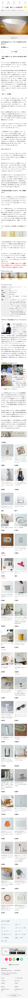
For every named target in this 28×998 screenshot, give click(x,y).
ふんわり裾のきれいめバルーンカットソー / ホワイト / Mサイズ (21, 596)
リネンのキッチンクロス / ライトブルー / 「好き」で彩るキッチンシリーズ (21, 549)
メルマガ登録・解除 (18, 978)
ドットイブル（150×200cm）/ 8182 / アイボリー (21, 667)
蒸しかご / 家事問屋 (19, 527)
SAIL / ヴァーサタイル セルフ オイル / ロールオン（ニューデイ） (21, 810)
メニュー (25, 3)
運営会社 (3, 986)
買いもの (8, 3)
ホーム (3, 3)
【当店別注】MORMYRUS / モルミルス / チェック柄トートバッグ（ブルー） (21, 883)
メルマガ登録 (14, 51)
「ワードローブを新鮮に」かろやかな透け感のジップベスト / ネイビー (21, 484)
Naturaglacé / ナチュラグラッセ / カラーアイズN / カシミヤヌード (7, 857)
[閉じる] (17, 995)
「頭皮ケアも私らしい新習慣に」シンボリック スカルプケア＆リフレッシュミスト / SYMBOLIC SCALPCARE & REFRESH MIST (21, 620)
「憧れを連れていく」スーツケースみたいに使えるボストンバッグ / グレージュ (7, 619)
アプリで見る (13, 995)
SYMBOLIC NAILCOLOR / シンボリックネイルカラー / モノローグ (7, 459)
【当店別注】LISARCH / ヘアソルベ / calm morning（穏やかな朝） (21, 784)
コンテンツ (14, 3)
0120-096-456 (17, 970)
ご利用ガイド (3, 980)
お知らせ (3, 978)
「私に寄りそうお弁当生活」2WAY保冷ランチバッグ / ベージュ (7, 596)
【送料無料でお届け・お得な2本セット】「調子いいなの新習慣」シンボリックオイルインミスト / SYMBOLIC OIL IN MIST (7, 785)
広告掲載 (3, 983)
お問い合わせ (17, 980)
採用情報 (16, 986)
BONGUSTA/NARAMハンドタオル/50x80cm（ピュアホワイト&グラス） (20, 833)
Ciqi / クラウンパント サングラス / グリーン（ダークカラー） (21, 716)
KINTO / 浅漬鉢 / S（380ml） (7, 527)
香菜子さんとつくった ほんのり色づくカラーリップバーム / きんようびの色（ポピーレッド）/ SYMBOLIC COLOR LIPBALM (21, 858)
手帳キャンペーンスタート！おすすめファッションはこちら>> (12, 10)
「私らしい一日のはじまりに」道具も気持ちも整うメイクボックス (7, 810)
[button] (2, 26)
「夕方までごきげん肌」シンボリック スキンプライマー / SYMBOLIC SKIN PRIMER (7, 716)
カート (20, 3)
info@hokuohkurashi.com (6, 970)
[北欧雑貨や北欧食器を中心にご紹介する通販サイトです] (14, 7)
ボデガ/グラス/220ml (19, 506)
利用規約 (16, 983)
